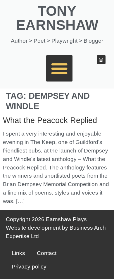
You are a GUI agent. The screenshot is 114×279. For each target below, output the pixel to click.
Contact (46, 253)
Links (18, 253)
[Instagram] (101, 59)
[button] (59, 68)
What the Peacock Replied (50, 120)
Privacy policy (29, 267)
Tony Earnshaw (57, 18)
